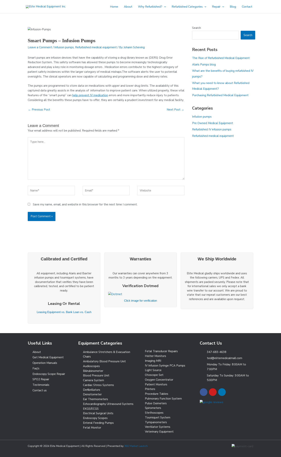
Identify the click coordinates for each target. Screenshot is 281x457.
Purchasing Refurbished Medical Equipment (220, 95)
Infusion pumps (64, 47)
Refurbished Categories (187, 7)
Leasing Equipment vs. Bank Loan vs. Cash (64, 312)
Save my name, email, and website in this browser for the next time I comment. (85, 204)
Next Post (175, 109)
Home (114, 7)
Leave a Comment (40, 47)
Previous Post (39, 109)
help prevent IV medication (90, 95)
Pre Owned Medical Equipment (212, 123)
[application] (164, 6)
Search (196, 28)
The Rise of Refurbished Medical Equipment (221, 58)
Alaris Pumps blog (204, 64)
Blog (233, 7)
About (128, 7)
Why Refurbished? (150, 7)
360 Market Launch (136, 446)
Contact (247, 7)
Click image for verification (140, 300)
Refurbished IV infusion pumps (211, 129)
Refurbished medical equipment (96, 47)
